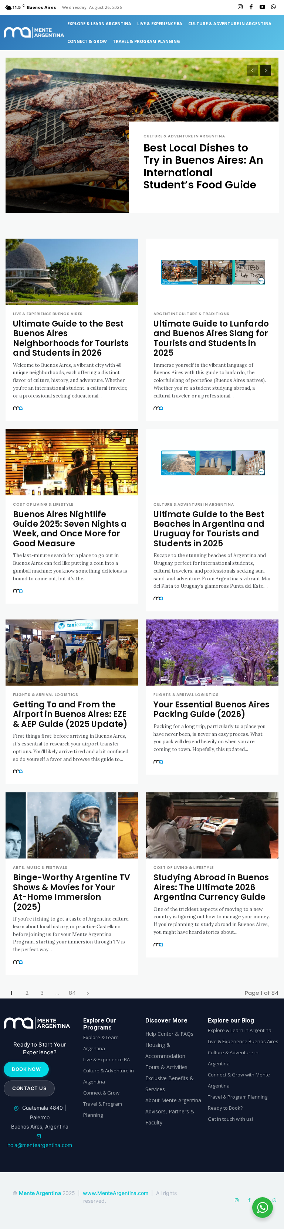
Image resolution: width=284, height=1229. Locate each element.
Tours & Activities (166, 1067)
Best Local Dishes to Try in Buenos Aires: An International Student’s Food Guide (203, 166)
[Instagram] (240, 7)
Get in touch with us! (230, 1119)
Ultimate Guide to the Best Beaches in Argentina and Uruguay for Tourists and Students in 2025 (208, 529)
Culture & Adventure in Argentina (184, 136)
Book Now (26, 1069)
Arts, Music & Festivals (40, 868)
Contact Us (29, 1088)
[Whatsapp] (273, 7)
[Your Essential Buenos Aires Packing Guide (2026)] (212, 652)
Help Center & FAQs (169, 1033)
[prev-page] (252, 70)
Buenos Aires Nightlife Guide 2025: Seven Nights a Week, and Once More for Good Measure (70, 529)
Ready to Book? (225, 1108)
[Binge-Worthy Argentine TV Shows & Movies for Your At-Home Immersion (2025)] (72, 825)
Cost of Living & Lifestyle (43, 504)
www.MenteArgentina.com (116, 1193)
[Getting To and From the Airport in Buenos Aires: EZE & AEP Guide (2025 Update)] (72, 652)
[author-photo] (19, 409)
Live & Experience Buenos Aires (48, 314)
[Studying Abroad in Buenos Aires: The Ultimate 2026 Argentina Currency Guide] (212, 825)
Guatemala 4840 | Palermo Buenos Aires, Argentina (39, 1117)
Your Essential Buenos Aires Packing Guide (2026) (211, 709)
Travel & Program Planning (237, 1096)
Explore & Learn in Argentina (239, 1030)
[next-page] (265, 70)
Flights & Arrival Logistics (45, 695)
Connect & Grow (101, 1092)
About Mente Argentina (173, 1100)
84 (72, 993)
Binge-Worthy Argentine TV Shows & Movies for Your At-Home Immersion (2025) (71, 892)
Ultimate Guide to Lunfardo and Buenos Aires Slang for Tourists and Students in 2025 (211, 338)
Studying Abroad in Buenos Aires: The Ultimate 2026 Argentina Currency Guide (211, 887)
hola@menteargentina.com (39, 1145)
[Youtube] (262, 7)
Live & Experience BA (106, 1059)
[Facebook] (251, 7)
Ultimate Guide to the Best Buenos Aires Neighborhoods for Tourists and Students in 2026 (71, 338)
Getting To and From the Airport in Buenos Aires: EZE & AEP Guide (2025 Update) (70, 714)
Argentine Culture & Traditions (191, 314)
